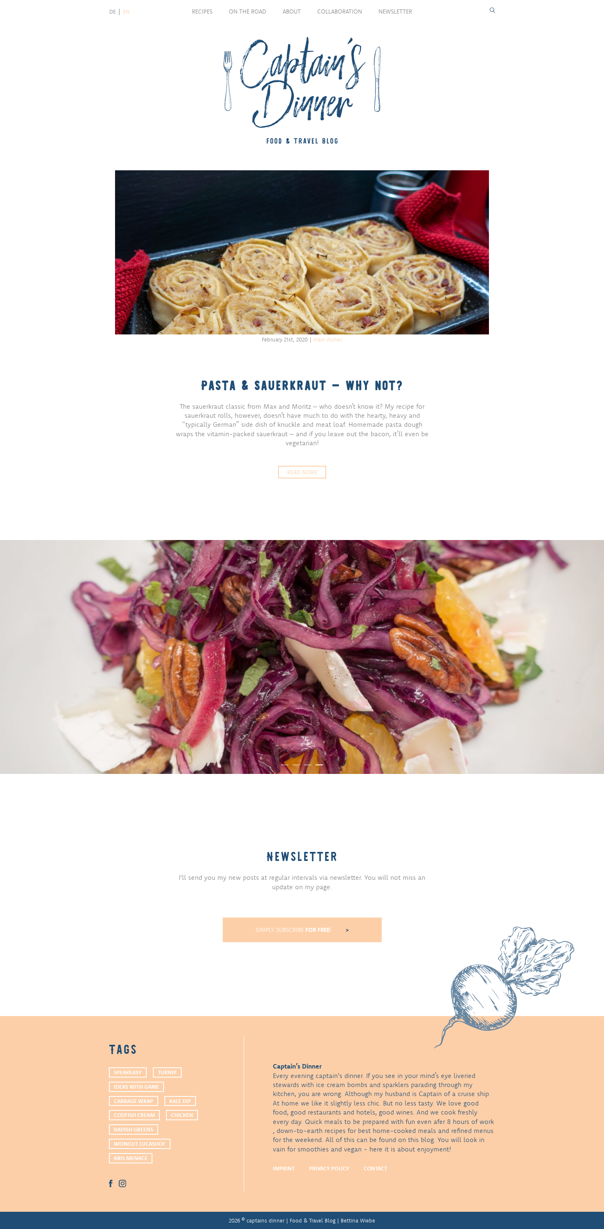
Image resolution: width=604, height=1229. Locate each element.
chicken (182, 1115)
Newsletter (395, 11)
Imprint (284, 1168)
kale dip (180, 1101)
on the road (247, 11)
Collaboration (339, 11)
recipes (202, 11)
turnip (167, 1072)
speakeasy (128, 1072)
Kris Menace (131, 1158)
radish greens (133, 1129)
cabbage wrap (133, 1101)
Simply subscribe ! (294, 930)
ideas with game (136, 1086)
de (112, 11)
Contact (375, 1168)
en (126, 11)
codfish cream (134, 1115)
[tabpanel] (302, 657)
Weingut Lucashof (140, 1143)
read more (302, 472)
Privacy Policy (329, 1168)
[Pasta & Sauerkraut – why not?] (302, 252)
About (292, 11)
